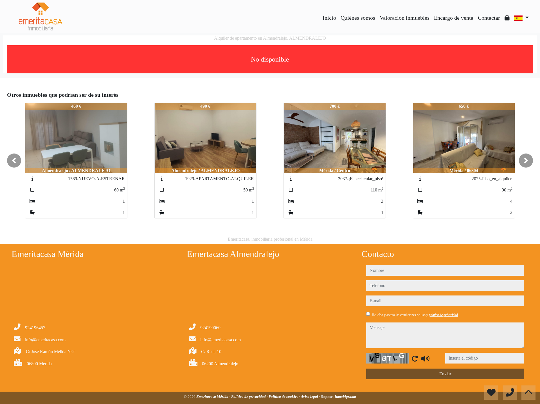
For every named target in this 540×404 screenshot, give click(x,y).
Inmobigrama (345, 396)
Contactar (489, 18)
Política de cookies (284, 396)
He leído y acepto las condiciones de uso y (415, 315)
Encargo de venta (453, 18)
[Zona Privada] (507, 17)
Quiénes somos (358, 18)
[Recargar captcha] (414, 358)
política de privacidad (443, 315)
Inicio (329, 18)
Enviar (445, 373)
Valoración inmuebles (404, 18)
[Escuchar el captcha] (425, 358)
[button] (14, 161)
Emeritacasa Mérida (212, 396)
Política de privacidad (249, 396)
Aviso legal (310, 396)
